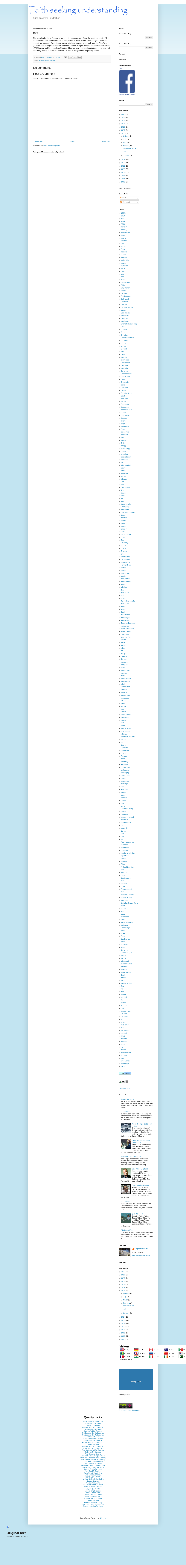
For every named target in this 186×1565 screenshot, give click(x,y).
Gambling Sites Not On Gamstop (93, 1427)
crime (123, 385)
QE (122, 825)
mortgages (125, 698)
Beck (123, 280)
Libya (123, 648)
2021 (123, 114)
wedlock (124, 1033)
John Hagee (125, 618)
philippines (125, 770)
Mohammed (125, 687)
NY (122, 742)
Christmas (124, 340)
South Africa (125, 939)
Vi (121, 1019)
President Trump (127, 809)
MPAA (123, 704)
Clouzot (124, 349)
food (122, 501)
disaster (124, 418)
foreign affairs (126, 504)
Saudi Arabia (125, 878)
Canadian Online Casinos (93, 1439)
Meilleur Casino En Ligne (93, 1487)
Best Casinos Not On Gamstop (93, 1450)
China (123, 327)
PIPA (122, 787)
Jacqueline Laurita (128, 601)
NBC (122, 723)
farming (123, 471)
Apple (123, 249)
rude (122, 870)
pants (123, 759)
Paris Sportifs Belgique (93, 1471)
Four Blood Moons (128, 512)
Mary (123, 668)
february (124, 479)
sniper (123, 914)
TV (122, 1000)
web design (125, 1030)
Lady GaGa (125, 634)
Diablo (123, 413)
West (123, 1036)
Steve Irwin (125, 950)
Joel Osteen (125, 615)
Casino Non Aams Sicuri (93, 1497)
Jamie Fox (125, 604)
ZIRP (123, 1066)
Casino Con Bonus (93, 1425)
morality (124, 692)
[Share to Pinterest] (80, 57)
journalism (125, 626)
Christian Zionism (127, 338)
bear (122, 277)
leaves (123, 640)
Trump (123, 994)
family (123, 468)
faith (122, 462)
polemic (124, 798)
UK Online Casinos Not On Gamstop (93, 1458)
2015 (123, 133)
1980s (123, 213)
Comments (126, 202)
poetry (123, 795)
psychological (126, 823)
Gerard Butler (126, 534)
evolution (124, 454)
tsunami (124, 997)
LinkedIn (124, 656)
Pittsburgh (124, 789)
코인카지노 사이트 (93, 1489)
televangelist (125, 961)
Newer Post (38, 142)
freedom (124, 518)
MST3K (123, 706)
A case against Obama (140, 1185)
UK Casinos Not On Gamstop (93, 1433)
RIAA (123, 864)
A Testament (125, 1112)
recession (124, 845)
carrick (123, 310)
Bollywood (125, 299)
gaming (123, 526)
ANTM (123, 246)
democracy (125, 407)
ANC (122, 244)
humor (123, 568)
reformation (125, 848)
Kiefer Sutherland (127, 629)
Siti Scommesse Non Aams (93, 1485)
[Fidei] (127, 92)
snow (123, 920)
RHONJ (124, 861)
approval (124, 252)
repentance (125, 856)
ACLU (123, 224)
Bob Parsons (125, 296)
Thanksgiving (126, 972)
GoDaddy (124, 543)
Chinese (124, 329)
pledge (123, 792)
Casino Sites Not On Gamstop (93, 1448)
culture (123, 390)
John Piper (125, 620)
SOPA (123, 933)
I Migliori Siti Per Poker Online (93, 1479)
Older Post (106, 142)
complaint (124, 368)
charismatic (125, 321)
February (126, 146)
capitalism (124, 304)
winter (123, 1044)
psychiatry (124, 820)
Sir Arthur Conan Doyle (129, 903)
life (122, 651)
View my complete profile (141, 1255)
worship (124, 1055)
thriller (123, 978)
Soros (123, 936)
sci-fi (122, 881)
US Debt (124, 1014)
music (123, 709)
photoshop (125, 781)
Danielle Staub (126, 393)
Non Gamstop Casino (93, 1454)
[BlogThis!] (72, 57)
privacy (123, 812)
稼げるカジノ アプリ (93, 1477)
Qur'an (123, 831)
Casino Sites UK (93, 1437)
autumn (123, 263)
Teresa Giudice (126, 964)
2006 (123, 179)
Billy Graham (125, 288)
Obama (123, 745)
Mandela (124, 662)
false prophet (126, 465)
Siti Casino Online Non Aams (93, 1467)
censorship (125, 316)
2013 (123, 163)
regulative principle (128, 853)
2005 (123, 182)
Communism (125, 363)
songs (123, 931)
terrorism (124, 967)
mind (123, 684)
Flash (123, 496)
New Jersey (125, 731)
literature (124, 659)
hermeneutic (125, 562)
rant (124, 152)
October (126, 136)
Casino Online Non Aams (93, 1463)
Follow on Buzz (124, 1089)
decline (123, 401)
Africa (123, 235)
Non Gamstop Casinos (93, 1424)
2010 (123, 172)
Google (123, 545)
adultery (124, 230)
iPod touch (125, 593)
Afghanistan (125, 232)
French (123, 521)
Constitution (125, 377)
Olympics (124, 748)
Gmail (123, 537)
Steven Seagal (126, 953)
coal (122, 352)
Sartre (123, 875)
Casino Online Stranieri (93, 1499)
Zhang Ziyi (125, 1064)
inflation (124, 587)
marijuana (124, 665)
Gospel (123, 548)
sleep (123, 911)
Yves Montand (126, 1061)
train (122, 992)
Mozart (123, 701)
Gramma (124, 551)
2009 (123, 176)
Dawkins (124, 396)
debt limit (124, 399)
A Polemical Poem (127, 1230)
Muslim (123, 712)
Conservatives (126, 374)
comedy (124, 357)
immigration (125, 579)
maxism (124, 673)
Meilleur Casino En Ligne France (93, 1456)
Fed (122, 482)
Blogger (103, 1518)
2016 (123, 130)
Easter (123, 429)
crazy (123, 379)
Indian (123, 584)
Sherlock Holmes (127, 895)
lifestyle (123, 654)
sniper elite (125, 917)
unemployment (126, 1011)
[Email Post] (65, 57)
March (125, 142)
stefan (123, 947)
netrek (123, 726)
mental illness (126, 679)
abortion (124, 221)
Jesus (123, 609)
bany (123, 274)
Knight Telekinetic (141, 1249)
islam (123, 595)
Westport (124, 1041)
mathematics (125, 670)
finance (123, 493)
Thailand (124, 969)
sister (123, 906)
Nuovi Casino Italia (93, 1493)
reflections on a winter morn (131, 1157)
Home (72, 142)
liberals (123, 645)
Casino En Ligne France (93, 1495)
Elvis (122, 443)
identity (123, 576)
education (124, 435)
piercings (124, 784)
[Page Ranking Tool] (123, 1082)
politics (47, 60)
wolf (122, 1047)
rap (122, 839)
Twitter (123, 1003)
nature (123, 720)
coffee (123, 354)
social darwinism (127, 922)
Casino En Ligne (93, 1444)
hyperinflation (126, 573)
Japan (123, 606)
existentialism (126, 457)
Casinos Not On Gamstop (93, 1431)
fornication (125, 509)
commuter (124, 365)
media (123, 676)
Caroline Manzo (127, 307)
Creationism (125, 382)
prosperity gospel (127, 817)
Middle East (125, 681)
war (122, 1028)
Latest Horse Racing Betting (93, 1462)
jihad (123, 612)
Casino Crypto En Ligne (93, 1469)
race (122, 834)
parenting (124, 762)
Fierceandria (125, 487)
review (123, 859)
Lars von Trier (126, 637)
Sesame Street (126, 889)
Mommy (124, 690)
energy (123, 446)
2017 (123, 127)
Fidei (120, 69)
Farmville (124, 473)
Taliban (123, 956)
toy (122, 989)
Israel (123, 598)
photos (123, 778)
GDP (122, 532)
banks (123, 271)
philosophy (125, 773)
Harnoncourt (125, 559)
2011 (123, 169)
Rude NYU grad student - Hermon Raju (141, 1141)
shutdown (124, 900)
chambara (124, 318)
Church (123, 343)
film (122, 490)
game (123, 523)
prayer (123, 806)
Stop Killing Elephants (140, 1169)
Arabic (123, 255)
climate (123, 346)
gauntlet (124, 529)
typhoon (124, 1005)
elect (122, 437)
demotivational (126, 410)
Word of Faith (126, 1053)
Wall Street (125, 1025)
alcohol (123, 238)
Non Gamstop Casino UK (93, 1441)
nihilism (124, 734)
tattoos (123, 958)
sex (122, 892)
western (124, 1039)
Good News (125, 1201)
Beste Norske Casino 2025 (93, 1422)
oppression (125, 751)
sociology (124, 925)
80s (122, 219)
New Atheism (126, 728)
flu (122, 498)
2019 (123, 121)
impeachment (126, 581)
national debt (126, 715)
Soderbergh (125, 928)
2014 (123, 160)
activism (124, 227)
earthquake (125, 426)
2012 (123, 166)
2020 (123, 117)
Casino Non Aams (93, 1483)
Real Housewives (127, 842)
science (124, 884)
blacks (41, 60)
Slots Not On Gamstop (93, 1452)
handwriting (125, 557)
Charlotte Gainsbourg (129, 324)
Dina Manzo (125, 415)
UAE (122, 1008)
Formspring (125, 507)
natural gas (125, 717)
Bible (123, 285)
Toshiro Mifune (126, 983)
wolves (123, 1050)
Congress (124, 371)
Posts (124, 198)
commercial (125, 360)
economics (125, 432)
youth (123, 1058)
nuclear (123, 740)
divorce (123, 421)
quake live (125, 828)
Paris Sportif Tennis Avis (93, 1473)
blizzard (124, 293)
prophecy (124, 814)
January (126, 156)
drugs (123, 424)
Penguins (124, 764)
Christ (123, 332)
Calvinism (124, 302)
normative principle (128, 737)
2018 (123, 124)
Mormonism (125, 695)
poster (123, 803)
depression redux (129, 148)
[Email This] (69, 57)
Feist (122, 485)
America (124, 241)
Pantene (124, 756)
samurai (124, 872)
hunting (123, 570)
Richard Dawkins (127, 867)
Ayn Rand (124, 266)
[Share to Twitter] (75, 57)
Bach (123, 268)
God (122, 540)
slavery (52, 60)
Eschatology (125, 449)
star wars (124, 945)
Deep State (125, 404)
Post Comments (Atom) (51, 146)
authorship (125, 260)
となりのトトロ (138, 1214)
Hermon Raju (126, 565)
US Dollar (124, 1017)
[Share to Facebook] (77, 57)
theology (124, 975)
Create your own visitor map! (129, 1410)
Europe (123, 451)
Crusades (124, 388)
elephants (124, 440)
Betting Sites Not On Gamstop (93, 1443)
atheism (124, 257)
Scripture (124, 886)
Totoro (123, 986)
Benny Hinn (125, 282)
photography (125, 776)
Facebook (124, 460)
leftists (123, 643)
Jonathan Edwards (128, 623)
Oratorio (124, 753)
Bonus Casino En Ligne (93, 1502)
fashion (123, 476)
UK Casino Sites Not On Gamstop (93, 1460)
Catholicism (125, 313)
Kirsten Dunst (126, 631)
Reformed (124, 850)
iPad (122, 590)
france (123, 515)
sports (123, 942)
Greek (123, 554)
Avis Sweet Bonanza (93, 1475)
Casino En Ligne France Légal (93, 1504)
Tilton (123, 981)
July (125, 139)
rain (122, 836)
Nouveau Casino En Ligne (93, 1506)
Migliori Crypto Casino (93, 1491)
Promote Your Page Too (127, 94)
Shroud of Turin (126, 897)
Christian (124, 335)
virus (122, 1022)
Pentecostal (125, 767)
